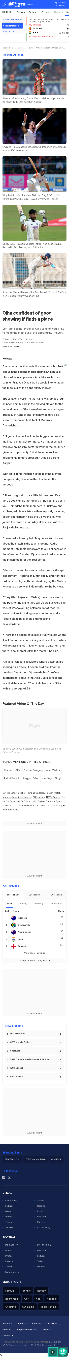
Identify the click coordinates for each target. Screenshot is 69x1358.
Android (7, 809)
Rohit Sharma (16, 1076)
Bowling (39, 903)
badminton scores (21, 797)
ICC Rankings (16, 1068)
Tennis (27, 1290)
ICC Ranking (43, 1227)
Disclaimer (52, 1323)
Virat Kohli (15, 1050)
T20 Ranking (55, 894)
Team (9, 903)
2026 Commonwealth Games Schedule (29, 1059)
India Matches (12, 25)
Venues (9, 1227)
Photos (41, 1211)
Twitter (41, 801)
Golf (26, 1298)
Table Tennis (48, 1306)
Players (41, 1222)
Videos (9, 1216)
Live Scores (11, 1200)
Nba (38, 1298)
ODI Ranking (34, 894)
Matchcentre (12, 1272)
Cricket (7, 12)
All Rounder (56, 903)
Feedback (37, 1323)
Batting (23, 903)
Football (31, 792)
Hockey (41, 1290)
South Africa (24, 925)
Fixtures (46, 12)
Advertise (7, 1323)
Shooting (10, 1306)
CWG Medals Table (19, 1042)
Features (41, 1216)
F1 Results (38, 797)
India (20, 939)
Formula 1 (10, 1290)
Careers (46, 1329)
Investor (7, 1329)
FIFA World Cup (17, 1033)
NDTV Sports (53, 797)
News (30, 48)
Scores (21, 12)
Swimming (28, 1306)
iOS (16, 809)
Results (58, 12)
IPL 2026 (9, 31)
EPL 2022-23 (44, 1245)
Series (33, 12)
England (22, 946)
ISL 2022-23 (11, 1245)
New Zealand (24, 932)
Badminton (11, 1298)
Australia (22, 918)
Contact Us (8, 1335)
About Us (22, 1323)
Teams (8, 1222)
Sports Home (8, 48)
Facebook (15, 801)
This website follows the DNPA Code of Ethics (26, 1342)
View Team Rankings (34, 953)
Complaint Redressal (26, 1329)
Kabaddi (52, 1298)
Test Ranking (13, 894)
